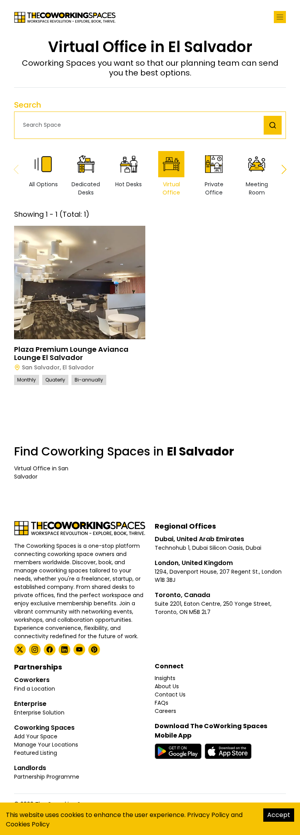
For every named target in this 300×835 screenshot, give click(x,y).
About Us (167, 686)
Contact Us (170, 694)
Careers (165, 711)
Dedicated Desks (85, 188)
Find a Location (34, 689)
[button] (141, 125)
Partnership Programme (46, 777)
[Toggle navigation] (280, 17)
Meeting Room (257, 188)
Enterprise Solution (39, 712)
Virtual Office (171, 188)
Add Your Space (35, 736)
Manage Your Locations (46, 745)
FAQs (161, 703)
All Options (43, 184)
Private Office (214, 188)
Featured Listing (35, 753)
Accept (278, 814)
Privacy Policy (208, 814)
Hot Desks (128, 184)
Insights (165, 678)
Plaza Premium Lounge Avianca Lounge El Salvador (71, 353)
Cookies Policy (28, 824)
